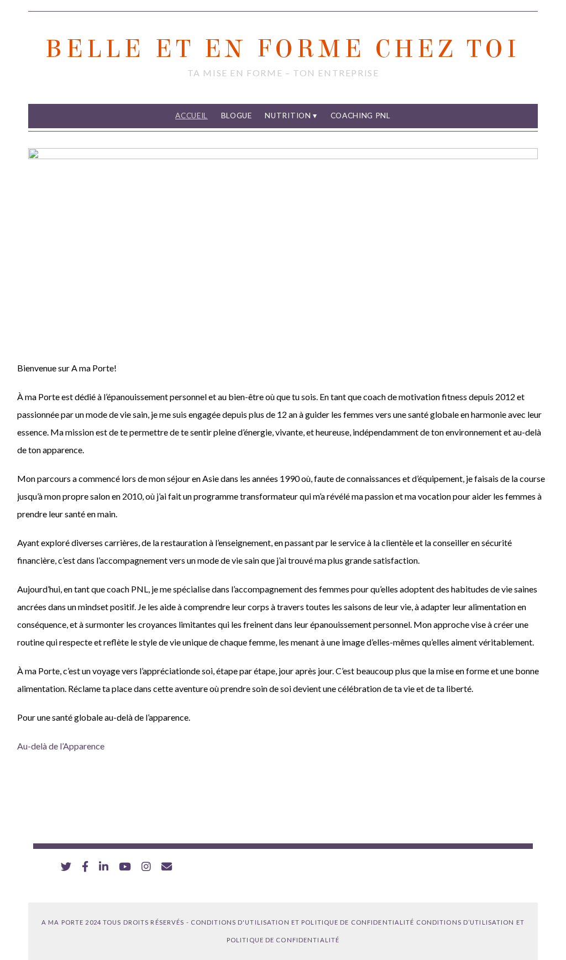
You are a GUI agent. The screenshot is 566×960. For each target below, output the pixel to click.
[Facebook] (85, 866)
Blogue (236, 115)
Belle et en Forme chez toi (282, 49)
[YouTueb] (125, 866)
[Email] (166, 866)
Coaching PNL (361, 115)
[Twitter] (66, 866)
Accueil (191, 115)
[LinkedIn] (103, 866)
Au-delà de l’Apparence (60, 746)
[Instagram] (146, 866)
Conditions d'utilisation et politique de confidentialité (303, 922)
